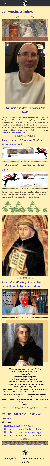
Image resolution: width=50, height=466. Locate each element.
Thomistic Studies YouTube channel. (24, 428)
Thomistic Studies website (18, 425)
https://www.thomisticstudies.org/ (14, 132)
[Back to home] (25, 3)
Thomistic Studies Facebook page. (23, 432)
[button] (4, 3)
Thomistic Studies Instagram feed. (22, 435)
